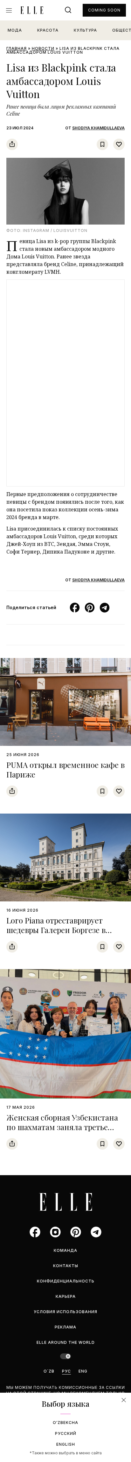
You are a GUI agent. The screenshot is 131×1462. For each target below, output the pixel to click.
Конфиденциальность (65, 1281)
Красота (48, 30)
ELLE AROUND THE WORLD (66, 1342)
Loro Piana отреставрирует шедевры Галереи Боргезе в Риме (56, 930)
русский (65, 1433)
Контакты (65, 1265)
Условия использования (65, 1311)
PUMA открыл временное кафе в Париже (65, 769)
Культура (85, 30)
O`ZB (49, 1371)
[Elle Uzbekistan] (31, 10)
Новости (43, 48)
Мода (15, 30)
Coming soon (104, 10)
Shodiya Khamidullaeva (98, 128)
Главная (16, 48)
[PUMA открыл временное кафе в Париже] (65, 702)
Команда (65, 1250)
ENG (83, 1371)
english (65, 1444)
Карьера (66, 1296)
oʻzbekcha (65, 1422)
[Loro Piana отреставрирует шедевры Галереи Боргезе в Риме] (65, 857)
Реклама (65, 1327)
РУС (66, 1371)
